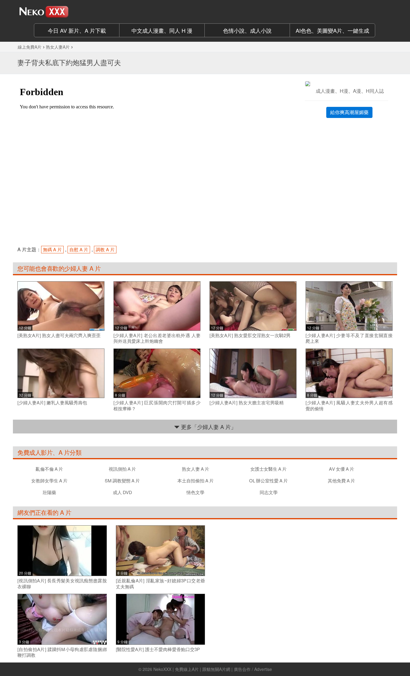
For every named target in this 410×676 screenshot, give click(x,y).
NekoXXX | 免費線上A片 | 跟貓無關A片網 (191, 669)
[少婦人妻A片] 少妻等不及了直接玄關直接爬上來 (349, 338)
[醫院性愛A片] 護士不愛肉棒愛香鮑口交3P (158, 649)
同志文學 (269, 492)
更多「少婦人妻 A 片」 (207, 426)
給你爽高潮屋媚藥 (349, 112)
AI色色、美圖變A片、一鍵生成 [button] (332, 30)
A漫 (357, 90)
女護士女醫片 (268, 469)
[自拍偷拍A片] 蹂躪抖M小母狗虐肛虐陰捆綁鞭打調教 (62, 652)
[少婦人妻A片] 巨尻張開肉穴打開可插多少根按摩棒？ (156, 405)
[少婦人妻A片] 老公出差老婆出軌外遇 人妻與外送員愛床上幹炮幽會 (156, 338)
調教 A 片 (105, 249)
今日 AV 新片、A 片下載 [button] (77, 30)
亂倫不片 (49, 469)
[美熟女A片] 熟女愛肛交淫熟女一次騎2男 (250, 335)
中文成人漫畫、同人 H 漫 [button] (161, 30)
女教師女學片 (49, 480)
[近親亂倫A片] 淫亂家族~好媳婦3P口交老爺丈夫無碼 (160, 583)
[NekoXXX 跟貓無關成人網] (60, 12)
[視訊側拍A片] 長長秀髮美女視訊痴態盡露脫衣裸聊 (62, 583)
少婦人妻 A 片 (82, 268)
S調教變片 (122, 480)
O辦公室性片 (268, 480)
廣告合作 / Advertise (253, 669)
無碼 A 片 (52, 249)
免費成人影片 (35, 452)
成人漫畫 (325, 90)
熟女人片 (195, 469)
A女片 (341, 469)
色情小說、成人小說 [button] (247, 30)
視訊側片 (122, 469)
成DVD (122, 492)
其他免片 (341, 480)
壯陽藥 (49, 492)
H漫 (344, 90)
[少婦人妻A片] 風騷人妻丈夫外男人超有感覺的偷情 (349, 405)
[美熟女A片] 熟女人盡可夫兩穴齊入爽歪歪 (59, 335)
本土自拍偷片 (195, 480)
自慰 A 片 (78, 249)
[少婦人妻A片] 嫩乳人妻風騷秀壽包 (52, 403)
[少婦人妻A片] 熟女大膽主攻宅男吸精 (247, 403)
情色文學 (195, 492)
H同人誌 (375, 90)
